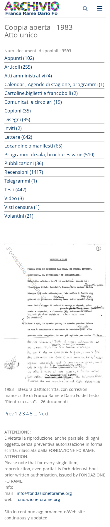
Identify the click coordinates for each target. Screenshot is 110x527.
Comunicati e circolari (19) (33, 102)
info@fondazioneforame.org (44, 493)
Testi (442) (15, 189)
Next (43, 413)
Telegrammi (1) (20, 181)
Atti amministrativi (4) (28, 75)
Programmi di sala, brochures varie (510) (49, 154)
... (35, 413)
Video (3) (14, 198)
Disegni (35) (17, 119)
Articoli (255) (18, 67)
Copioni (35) (17, 111)
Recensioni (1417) (23, 172)
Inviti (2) (13, 128)
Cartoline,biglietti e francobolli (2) (41, 93)
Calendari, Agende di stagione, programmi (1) (54, 84)
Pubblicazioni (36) (23, 163)
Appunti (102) (19, 58)
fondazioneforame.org (38, 499)
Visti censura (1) (22, 207)
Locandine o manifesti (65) (33, 146)
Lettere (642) (18, 137)
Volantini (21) (18, 216)
